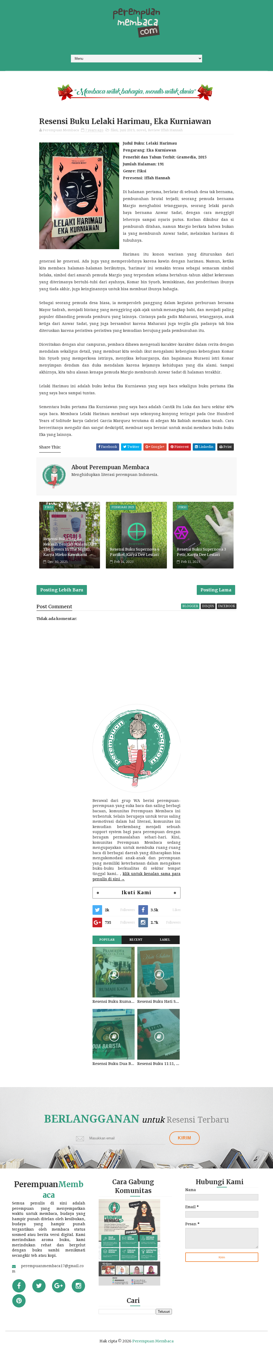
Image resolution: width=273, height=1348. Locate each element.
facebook (226, 606)
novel (141, 130)
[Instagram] (78, 1286)
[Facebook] (19, 1286)
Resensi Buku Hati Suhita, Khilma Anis (158, 1001)
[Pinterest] (19, 1300)
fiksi (114, 130)
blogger (190, 606)
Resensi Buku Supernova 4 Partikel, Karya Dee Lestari (134, 552)
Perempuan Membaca (153, 1341)
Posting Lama (215, 590)
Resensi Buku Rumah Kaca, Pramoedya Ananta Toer (114, 1001)
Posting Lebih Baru (61, 590)
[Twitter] (39, 1286)
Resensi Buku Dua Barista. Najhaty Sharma (114, 1063)
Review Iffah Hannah (165, 130)
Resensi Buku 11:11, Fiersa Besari (158, 1063)
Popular (107, 939)
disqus (208, 606)
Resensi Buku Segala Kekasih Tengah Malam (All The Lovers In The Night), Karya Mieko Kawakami (68, 546)
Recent (136, 939)
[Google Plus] (58, 1286)
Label (165, 939)
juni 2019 (127, 130)
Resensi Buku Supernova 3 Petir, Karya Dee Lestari (201, 552)
